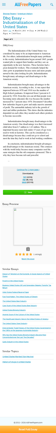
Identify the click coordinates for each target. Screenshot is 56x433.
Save (30, 192)
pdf (24, 179)
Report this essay (28, 259)
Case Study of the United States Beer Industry (19, 305)
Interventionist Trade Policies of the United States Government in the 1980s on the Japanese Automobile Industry (26, 329)
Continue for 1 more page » (28, 169)
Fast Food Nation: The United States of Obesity (20, 297)
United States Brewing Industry (14, 310)
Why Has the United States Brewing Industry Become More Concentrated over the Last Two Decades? (24, 336)
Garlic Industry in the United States (15, 342)
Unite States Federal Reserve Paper (15, 292)
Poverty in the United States (12, 281)
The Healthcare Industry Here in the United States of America (25, 319)
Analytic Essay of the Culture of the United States (21, 314)
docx (24, 182)
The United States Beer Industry (14, 301)
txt (24, 177)
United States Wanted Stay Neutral (17, 356)
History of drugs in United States (16, 362)
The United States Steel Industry (14, 323)
